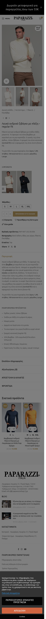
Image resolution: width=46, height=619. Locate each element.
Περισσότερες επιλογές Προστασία (20, 601)
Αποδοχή (19, 610)
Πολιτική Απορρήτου (11, 593)
